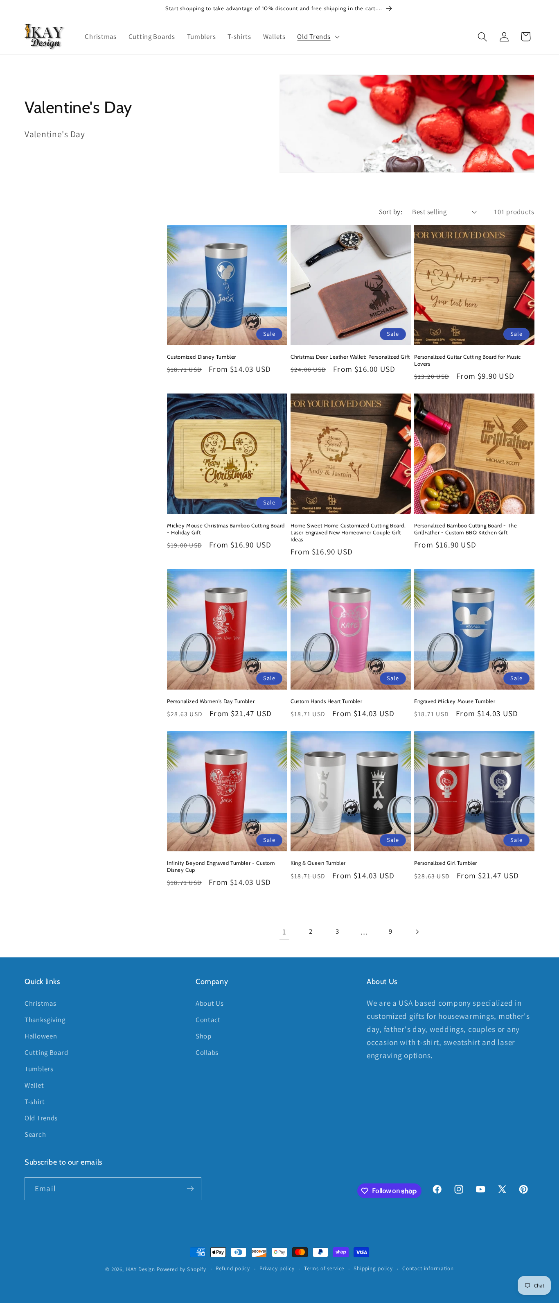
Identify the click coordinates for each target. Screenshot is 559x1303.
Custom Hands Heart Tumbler (327, 701)
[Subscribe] (190, 1188)
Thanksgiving (45, 1019)
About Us (210, 1003)
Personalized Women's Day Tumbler (211, 701)
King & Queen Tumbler (318, 863)
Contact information (428, 1268)
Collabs (207, 1052)
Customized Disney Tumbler (201, 356)
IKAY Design (140, 1269)
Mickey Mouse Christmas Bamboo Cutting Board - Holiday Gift (226, 529)
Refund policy (233, 1268)
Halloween (41, 1036)
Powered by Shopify (181, 1269)
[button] (317, 37)
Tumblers (39, 1068)
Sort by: (391, 211)
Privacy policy (277, 1268)
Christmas (40, 1003)
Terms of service (324, 1268)
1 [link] (284, 931)
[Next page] (417, 932)
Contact (208, 1019)
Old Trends (41, 1117)
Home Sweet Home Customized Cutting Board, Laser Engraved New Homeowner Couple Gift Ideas (348, 532)
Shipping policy (373, 1268)
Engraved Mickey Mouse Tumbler (454, 701)
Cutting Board (46, 1052)
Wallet (34, 1085)
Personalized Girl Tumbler (445, 863)
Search (35, 1134)
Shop (204, 1036)
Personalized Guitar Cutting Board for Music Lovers (467, 360)
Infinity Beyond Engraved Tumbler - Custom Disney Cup (221, 866)
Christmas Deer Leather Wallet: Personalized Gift (350, 356)
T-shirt (35, 1101)
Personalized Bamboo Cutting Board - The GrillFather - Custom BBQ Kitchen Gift (465, 529)
